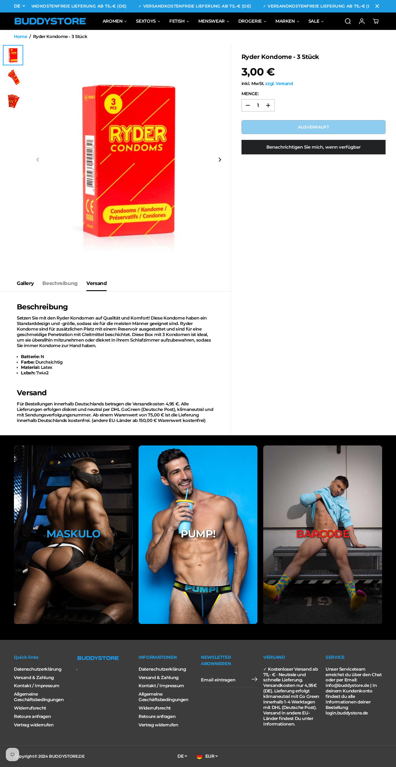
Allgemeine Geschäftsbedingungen (39, 697)
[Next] (219, 159)
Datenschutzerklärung (37, 669)
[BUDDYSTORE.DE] (50, 21)
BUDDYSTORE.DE (66, 756)
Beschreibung (60, 283)
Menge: (250, 93)
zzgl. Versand (279, 83)
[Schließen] (377, 6)
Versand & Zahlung (34, 677)
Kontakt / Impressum (36, 685)
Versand (96, 283)
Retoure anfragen (32, 716)
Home (20, 36)
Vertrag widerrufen (33, 725)
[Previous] (37, 159)
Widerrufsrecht (30, 708)
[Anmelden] (361, 21)
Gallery (25, 283)
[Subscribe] (254, 680)
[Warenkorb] (375, 21)
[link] (104, 658)
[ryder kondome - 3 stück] (129, 160)
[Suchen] (347, 21)
